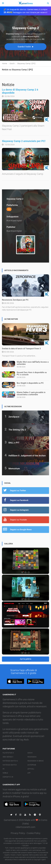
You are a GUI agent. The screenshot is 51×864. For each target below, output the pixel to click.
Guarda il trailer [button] (25, 46)
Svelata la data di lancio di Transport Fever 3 (21, 348)
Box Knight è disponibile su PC (30, 383)
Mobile (5, 773)
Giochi (29, 753)
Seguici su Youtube (18, 520)
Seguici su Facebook (19, 500)
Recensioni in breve (35, 761)
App (28, 773)
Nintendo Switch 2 (10, 761)
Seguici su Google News (21, 529)
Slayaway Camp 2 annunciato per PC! (23, 141)
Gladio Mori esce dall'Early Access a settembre (33, 363)
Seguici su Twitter (18, 490)
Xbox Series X (8, 757)
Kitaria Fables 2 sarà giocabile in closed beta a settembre (31, 393)
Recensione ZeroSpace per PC (15, 300)
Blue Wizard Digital (14, 221)
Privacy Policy (18, 833)
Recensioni (31, 757)
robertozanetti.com (25, 827)
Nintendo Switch (10, 765)
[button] (15, 681)
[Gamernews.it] (25, 3)
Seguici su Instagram (19, 510)
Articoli (30, 769)
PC (4, 769)
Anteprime (31, 765)
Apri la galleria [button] (25, 659)
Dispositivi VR (8, 777)
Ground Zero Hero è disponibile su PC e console (32, 373)
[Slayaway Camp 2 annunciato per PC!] (25, 159)
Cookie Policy (33, 833)
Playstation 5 (8, 753)
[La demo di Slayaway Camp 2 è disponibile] (25, 111)
